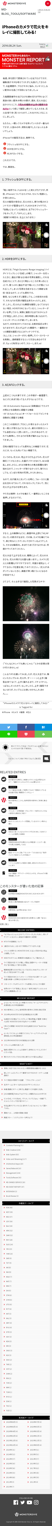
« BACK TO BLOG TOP (44, 11)
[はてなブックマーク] (43, 727)
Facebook (16, 1502)
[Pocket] (26, 734)
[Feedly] (43, 734)
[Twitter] (8, 727)
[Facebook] (26, 727)
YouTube (29, 1502)
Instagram (36, 1502)
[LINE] (8, 734)
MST (42, 46)
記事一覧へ (4, 924)
